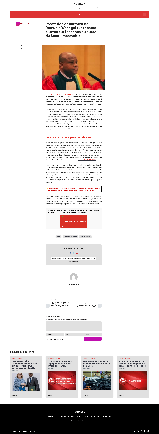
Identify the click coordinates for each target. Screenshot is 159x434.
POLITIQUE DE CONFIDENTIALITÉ (27, 431)
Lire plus (14, 396)
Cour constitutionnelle (70, 236)
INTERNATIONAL (107, 416)
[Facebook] (145, 431)
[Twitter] (134, 431)
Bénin (58, 236)
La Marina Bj (73, 284)
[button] (11, 4)
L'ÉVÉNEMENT (25, 24)
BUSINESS (71, 416)
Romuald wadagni (85, 236)
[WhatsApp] (141, 431)
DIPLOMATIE (15, 358)
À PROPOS (13, 431)
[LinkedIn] (138, 431)
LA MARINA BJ (79, 4)
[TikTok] (148, 431)
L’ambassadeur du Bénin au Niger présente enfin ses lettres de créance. (60, 363)
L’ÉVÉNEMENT (51, 416)
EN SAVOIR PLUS (87, 416)
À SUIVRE (78, 416)
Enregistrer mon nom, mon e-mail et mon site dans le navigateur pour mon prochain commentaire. (63, 338)
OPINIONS (127, 358)
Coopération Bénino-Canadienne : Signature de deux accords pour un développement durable (24, 364)
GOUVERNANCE (87, 358)
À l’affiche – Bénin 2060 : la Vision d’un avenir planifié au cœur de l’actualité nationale (132, 363)
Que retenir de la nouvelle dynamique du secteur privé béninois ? (96, 363)
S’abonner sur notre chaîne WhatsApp (75, 221)
